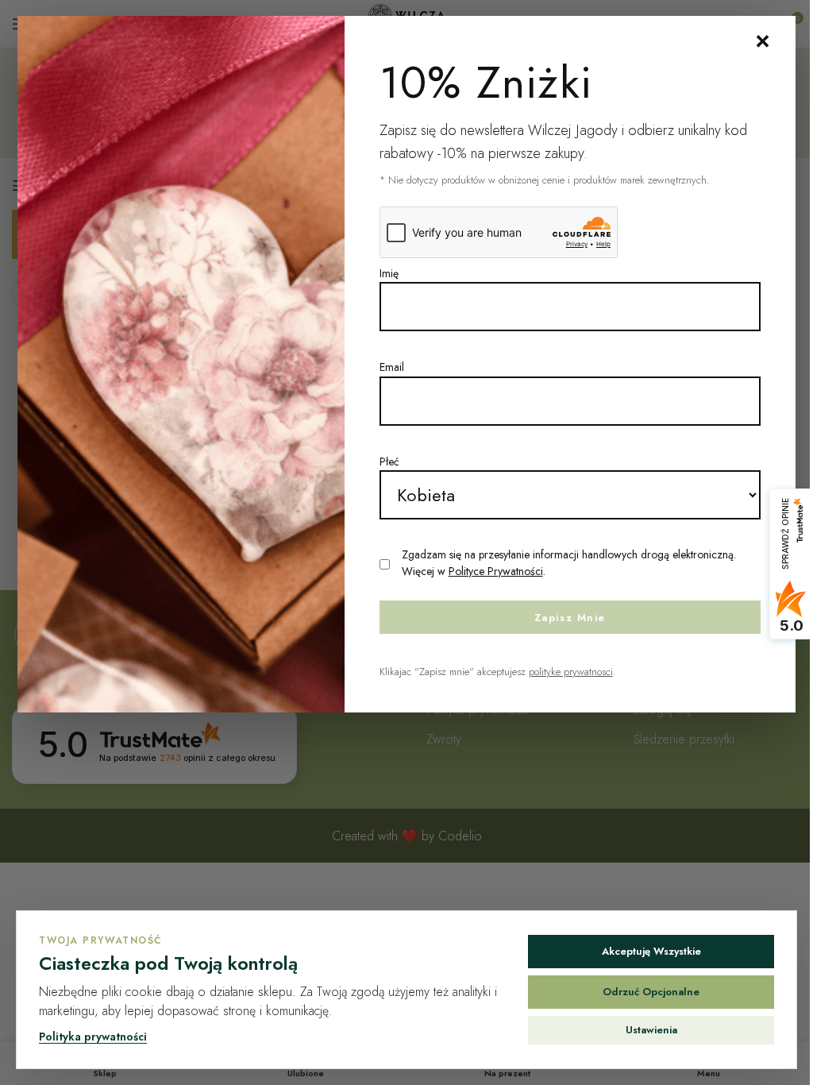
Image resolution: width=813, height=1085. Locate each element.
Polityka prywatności (93, 1036)
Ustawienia (651, 1029)
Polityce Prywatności (496, 571)
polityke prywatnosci (571, 671)
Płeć (389, 461)
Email (392, 367)
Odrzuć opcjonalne (651, 991)
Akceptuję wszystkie (651, 951)
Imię (389, 273)
